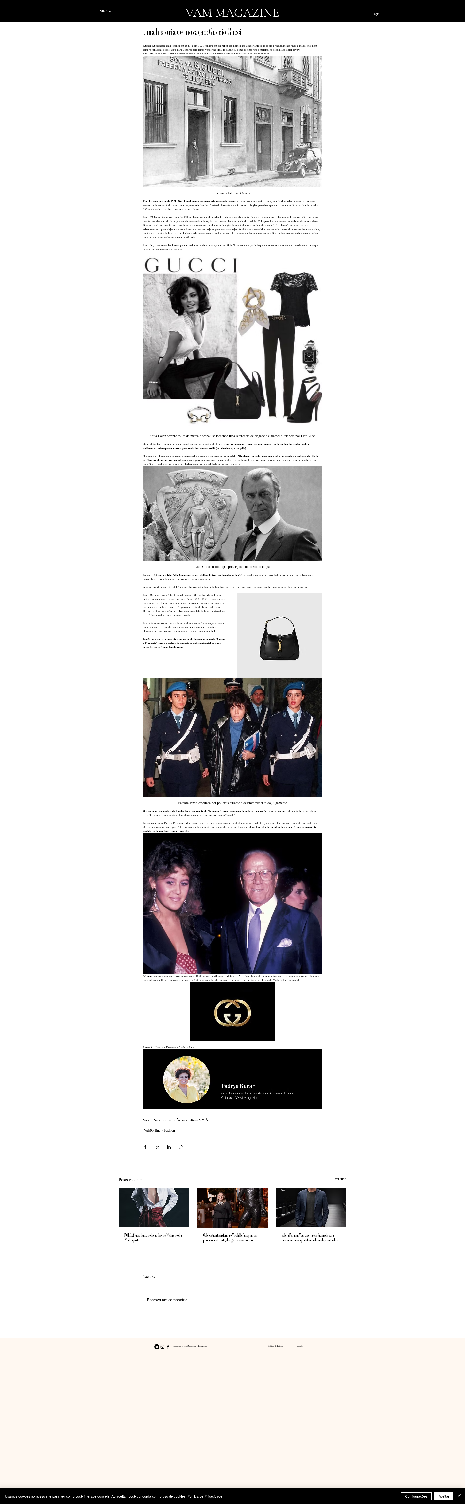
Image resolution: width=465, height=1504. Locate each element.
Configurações (416, 1496)
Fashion (169, 1130)
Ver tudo (340, 1179)
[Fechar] (459, 1496)
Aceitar (444, 1496)
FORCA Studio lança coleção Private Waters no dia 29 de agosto (153, 1238)
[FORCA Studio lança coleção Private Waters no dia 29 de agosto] (154, 1207)
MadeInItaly (199, 1120)
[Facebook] (167, 1346)
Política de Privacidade (204, 1496)
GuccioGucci (162, 1120)
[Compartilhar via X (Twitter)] (157, 1147)
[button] (105, 10)
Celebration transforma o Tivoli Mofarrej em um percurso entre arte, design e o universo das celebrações (230, 1238)
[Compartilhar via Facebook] (145, 1147)
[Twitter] (156, 1346)
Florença (180, 1120)
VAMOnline (152, 1130)
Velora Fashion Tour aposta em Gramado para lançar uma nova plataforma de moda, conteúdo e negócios (310, 1238)
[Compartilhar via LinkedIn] (169, 1147)
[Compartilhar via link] (180, 1147)
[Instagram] (162, 1346)
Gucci (147, 1120)
